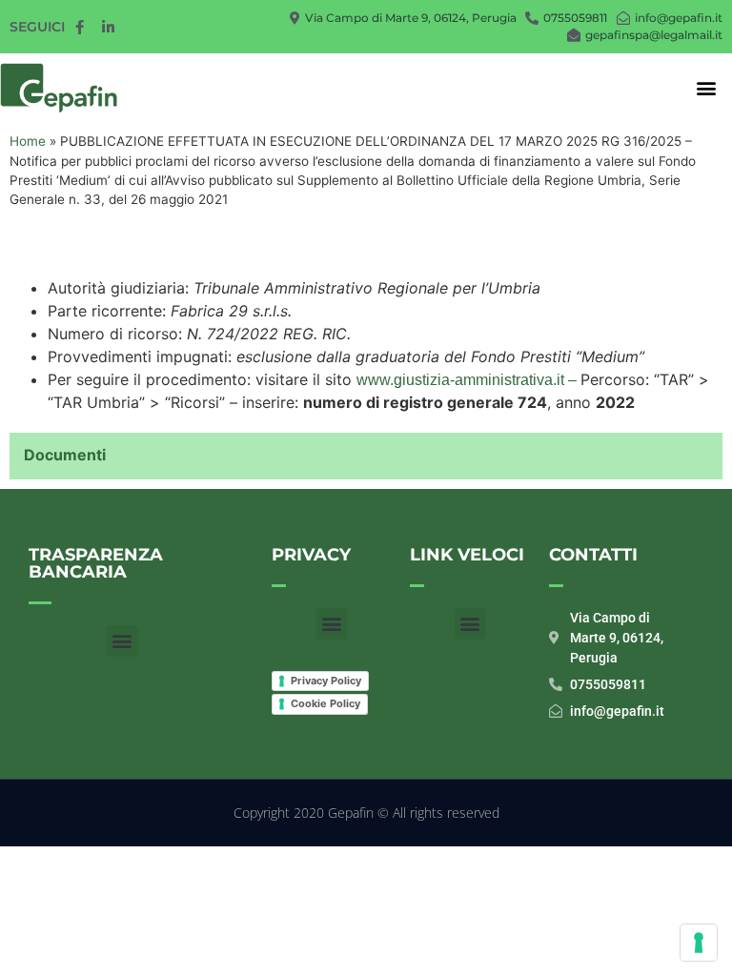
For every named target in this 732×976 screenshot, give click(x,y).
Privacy (311, 554)
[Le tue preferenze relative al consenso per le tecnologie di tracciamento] (699, 943)
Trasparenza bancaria (96, 563)
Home (28, 141)
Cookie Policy (325, 703)
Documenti (65, 454)
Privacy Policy (326, 680)
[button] (706, 88)
